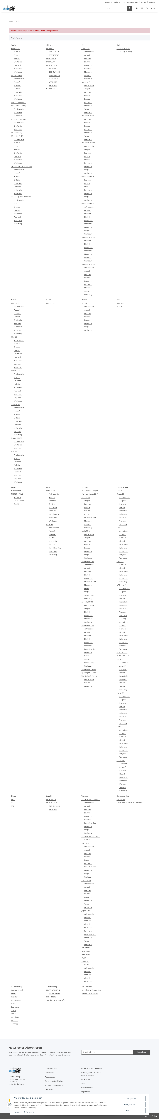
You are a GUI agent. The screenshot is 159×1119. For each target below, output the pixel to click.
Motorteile (18, 68)
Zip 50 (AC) (121, 760)
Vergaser (87, 75)
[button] (136, 8)
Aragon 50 (85, 48)
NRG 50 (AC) (121, 585)
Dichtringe (121, 799)
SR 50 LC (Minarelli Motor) (21, 197)
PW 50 (83, 958)
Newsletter (49, 1089)
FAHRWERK (50, 62)
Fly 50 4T (120, 561)
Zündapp (14, 1024)
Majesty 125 (86, 948)
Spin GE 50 (15, 404)
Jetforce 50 (85, 497)
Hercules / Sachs (17, 990)
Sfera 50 (120, 659)
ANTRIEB (52, 68)
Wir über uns (50, 1073)
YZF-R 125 (85, 961)
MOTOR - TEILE (52, 65)
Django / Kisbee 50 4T (89, 494)
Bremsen (17, 55)
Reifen (86, 588)
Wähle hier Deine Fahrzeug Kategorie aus (121, 2)
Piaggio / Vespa (17, 1000)
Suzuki (13, 1010)
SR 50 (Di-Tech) (17, 136)
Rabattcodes (50, 1077)
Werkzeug (18, 72)
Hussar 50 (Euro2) (88, 143)
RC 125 (119, 306)
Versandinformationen (54, 1085)
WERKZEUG (50, 89)
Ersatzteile (18, 62)
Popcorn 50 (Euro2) (88, 264)
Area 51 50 (15, 48)
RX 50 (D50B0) (16, 133)
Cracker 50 (15, 303)
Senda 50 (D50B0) (123, 48)
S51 (12, 806)
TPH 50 (119, 727)
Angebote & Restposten (91, 990)
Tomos (13, 1014)
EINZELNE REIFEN (53, 990)
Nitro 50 (49, 524)
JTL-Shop (154, 1116)
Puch (13, 1003)
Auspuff (17, 52)
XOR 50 (14, 451)
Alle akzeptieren (129, 1099)
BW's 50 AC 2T (86, 843)
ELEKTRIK (50, 48)
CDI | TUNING (54, 52)
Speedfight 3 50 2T (88, 669)
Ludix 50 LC (85, 531)
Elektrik (17, 58)
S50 (12, 803)
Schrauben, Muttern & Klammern (130, 803)
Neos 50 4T (85, 954)
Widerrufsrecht (87, 1088)
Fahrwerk (17, 65)
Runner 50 (50, 303)
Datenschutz (29, 1112)
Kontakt (152, 2)
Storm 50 (120, 693)
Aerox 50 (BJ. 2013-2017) (90, 836)
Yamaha (14, 1020)
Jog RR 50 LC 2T (87, 911)
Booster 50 (50, 490)
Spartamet (15, 1007)
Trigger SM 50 (16, 438)
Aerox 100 (85, 964)
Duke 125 (120, 303)
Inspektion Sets (55, 514)
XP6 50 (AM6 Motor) (89, 676)
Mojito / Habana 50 (18, 102)
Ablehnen (130, 1111)
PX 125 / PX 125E (123, 656)
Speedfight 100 (87, 602)
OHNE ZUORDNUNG (90, 993)
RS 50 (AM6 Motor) (18, 119)
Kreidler (14, 997)
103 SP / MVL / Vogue (89, 490)
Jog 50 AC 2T (86, 880)
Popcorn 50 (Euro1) (88, 237)
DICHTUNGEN (54, 72)
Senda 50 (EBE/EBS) (124, 52)
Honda (13, 993)
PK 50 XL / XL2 (122, 652)
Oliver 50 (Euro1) (87, 176)
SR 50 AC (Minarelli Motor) (21, 166)
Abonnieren (141, 1052)
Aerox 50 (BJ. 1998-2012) (90, 799)
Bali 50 (84, 303)
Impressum (18, 1112)
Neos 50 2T (85, 951)
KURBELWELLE (54, 75)
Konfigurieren (129, 1105)
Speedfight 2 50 (87, 625)
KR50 (13, 799)
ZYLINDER (53, 85)
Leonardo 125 (16, 75)
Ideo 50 (14, 337)
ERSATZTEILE (54, 55)
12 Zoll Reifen (54, 993)
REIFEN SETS (51, 997)
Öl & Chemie (87, 987)
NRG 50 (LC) (121, 619)
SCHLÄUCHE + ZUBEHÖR (55, 1000)
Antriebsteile (19, 79)
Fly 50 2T (120, 528)
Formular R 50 (86, 82)
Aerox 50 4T (86, 840)
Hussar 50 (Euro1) (88, 116)
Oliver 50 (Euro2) (87, 203)
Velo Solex (15, 1017)
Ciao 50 (119, 490)
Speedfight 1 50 (87, 561)
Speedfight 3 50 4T (88, 673)
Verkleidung (89, 595)
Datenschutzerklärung (49, 1052)
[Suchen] (129, 8)
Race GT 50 (15, 371)
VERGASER (53, 82)
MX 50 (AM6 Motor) (18, 106)
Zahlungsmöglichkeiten (54, 1081)
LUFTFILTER (53, 79)
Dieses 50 (120, 494)
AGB (83, 1083)
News (143, 2)
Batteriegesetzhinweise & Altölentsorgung (91, 1074)
